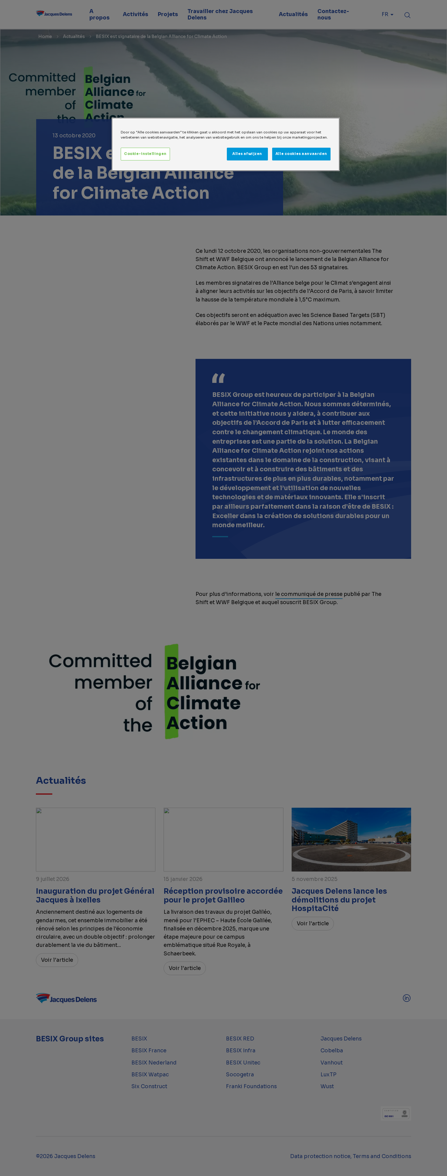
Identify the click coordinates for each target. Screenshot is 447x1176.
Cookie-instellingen (145, 154)
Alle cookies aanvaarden (301, 154)
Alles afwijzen (247, 154)
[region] (226, 144)
